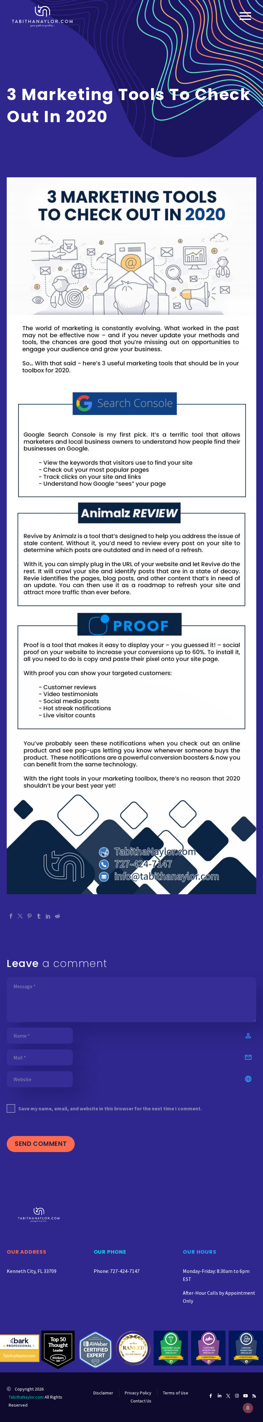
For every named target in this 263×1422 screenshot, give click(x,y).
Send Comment (41, 1144)
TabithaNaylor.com (26, 1397)
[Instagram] (237, 1396)
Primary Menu (245, 16)
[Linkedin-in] (219, 1396)
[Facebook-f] (211, 1396)
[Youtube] (245, 1396)
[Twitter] (20, 916)
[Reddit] (57, 916)
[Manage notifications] (248, 1408)
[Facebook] (10, 916)
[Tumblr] (38, 916)
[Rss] (254, 1396)
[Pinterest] (29, 916)
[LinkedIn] (48, 916)
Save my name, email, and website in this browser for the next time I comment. (110, 1108)
